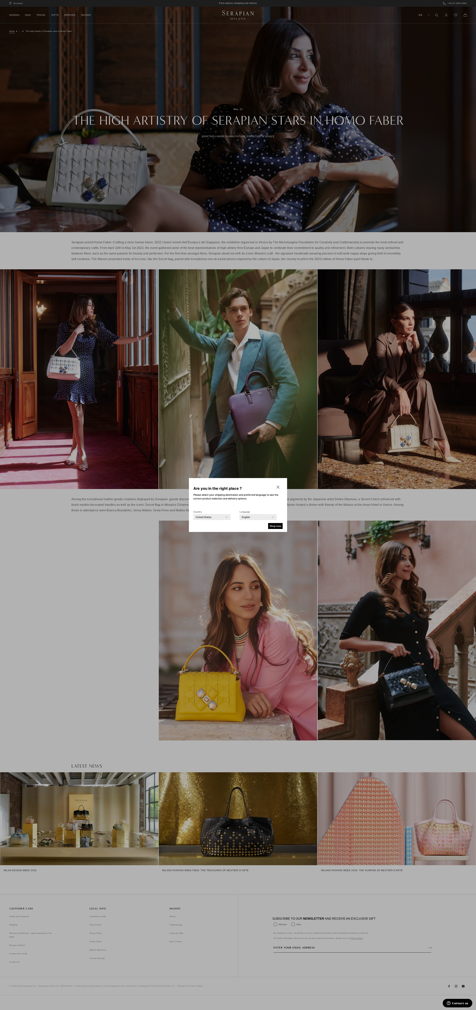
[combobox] (203, 517)
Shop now (275, 526)
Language (244, 511)
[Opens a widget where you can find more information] (457, 1003)
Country (197, 511)
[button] (278, 487)
